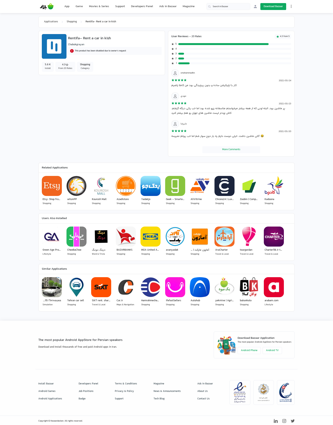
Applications (51, 22)
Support (120, 6)
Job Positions (86, 391)
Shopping (72, 22)
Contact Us (203, 399)
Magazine (189, 6)
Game (79, 6)
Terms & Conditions (126, 384)
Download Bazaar (273, 6)
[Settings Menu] (291, 6)
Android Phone (249, 350)
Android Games (47, 391)
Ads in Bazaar (168, 6)
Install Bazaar (46, 384)
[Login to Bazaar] (255, 6)
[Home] (46, 7)
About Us (202, 391)
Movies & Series (99, 6)
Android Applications (50, 399)
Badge (82, 399)
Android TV (272, 350)
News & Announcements (167, 391)
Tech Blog (159, 399)
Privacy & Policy (124, 391)
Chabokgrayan (76, 45)
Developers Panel (142, 6)
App (66, 6)
